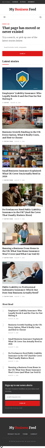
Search (22, 53)
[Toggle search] (40, 17)
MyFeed (22, 9)
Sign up (23, 403)
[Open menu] (4, 17)
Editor (6, 102)
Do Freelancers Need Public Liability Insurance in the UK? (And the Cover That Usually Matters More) (21, 212)
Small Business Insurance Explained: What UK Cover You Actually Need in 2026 (21, 173)
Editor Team (8, 141)
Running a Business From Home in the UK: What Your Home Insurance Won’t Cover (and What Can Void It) (20, 251)
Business (15, 2)
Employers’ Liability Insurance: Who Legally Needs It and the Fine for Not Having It (21, 96)
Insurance (31, 2)
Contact (34, 434)
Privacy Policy (14, 434)
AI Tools (23, 2)
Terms (25, 434)
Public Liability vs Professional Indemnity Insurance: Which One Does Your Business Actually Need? (20, 290)
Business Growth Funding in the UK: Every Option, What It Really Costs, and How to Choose (21, 135)
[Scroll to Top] (22, 447)
